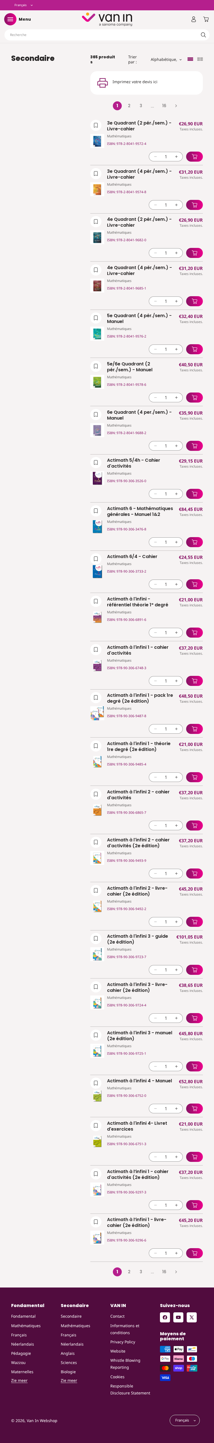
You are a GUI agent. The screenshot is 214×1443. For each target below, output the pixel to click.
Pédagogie (21, 1353)
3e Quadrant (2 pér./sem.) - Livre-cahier (139, 126)
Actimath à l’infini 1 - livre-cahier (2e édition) (136, 1223)
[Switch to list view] (190, 59)
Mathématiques (26, 1325)
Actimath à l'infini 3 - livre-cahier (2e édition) (137, 988)
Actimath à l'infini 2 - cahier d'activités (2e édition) (138, 843)
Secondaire (71, 1316)
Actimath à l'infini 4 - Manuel (139, 1081)
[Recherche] (203, 34)
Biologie (68, 1371)
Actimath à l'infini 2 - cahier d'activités (138, 795)
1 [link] (117, 106)
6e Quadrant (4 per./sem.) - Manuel (139, 415)
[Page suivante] (175, 105)
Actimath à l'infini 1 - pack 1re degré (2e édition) (140, 698)
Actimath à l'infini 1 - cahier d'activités (138, 650)
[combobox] (107, 34)
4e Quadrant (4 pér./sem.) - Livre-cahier (139, 271)
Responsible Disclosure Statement (130, 1389)
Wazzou (18, 1362)
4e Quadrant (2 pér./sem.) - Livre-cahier (139, 222)
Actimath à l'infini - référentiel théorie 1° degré (137, 602)
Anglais (68, 1353)
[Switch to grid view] (200, 59)
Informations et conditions (124, 1329)
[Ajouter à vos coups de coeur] (95, 125)
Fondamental (23, 1316)
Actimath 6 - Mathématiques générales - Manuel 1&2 (140, 512)
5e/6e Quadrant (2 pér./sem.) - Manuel (129, 367)
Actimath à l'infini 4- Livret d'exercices (137, 1126)
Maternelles (22, 1371)
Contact (117, 1316)
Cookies (117, 1376)
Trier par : (132, 59)
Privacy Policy (122, 1341)
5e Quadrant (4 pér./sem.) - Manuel (139, 319)
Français (19, 1334)
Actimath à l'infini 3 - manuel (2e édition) (139, 1036)
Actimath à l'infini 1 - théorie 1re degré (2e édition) (139, 747)
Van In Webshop (42, 1420)
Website (117, 1351)
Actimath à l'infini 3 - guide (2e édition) (137, 939)
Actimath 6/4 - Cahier (132, 557)
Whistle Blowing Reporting (125, 1364)
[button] (10, 19)
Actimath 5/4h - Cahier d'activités (133, 463)
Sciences (69, 1362)
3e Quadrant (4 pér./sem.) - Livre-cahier (139, 174)
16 (164, 106)
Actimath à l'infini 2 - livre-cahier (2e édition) (137, 891)
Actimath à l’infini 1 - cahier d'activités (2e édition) (138, 1175)
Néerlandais (22, 1344)
